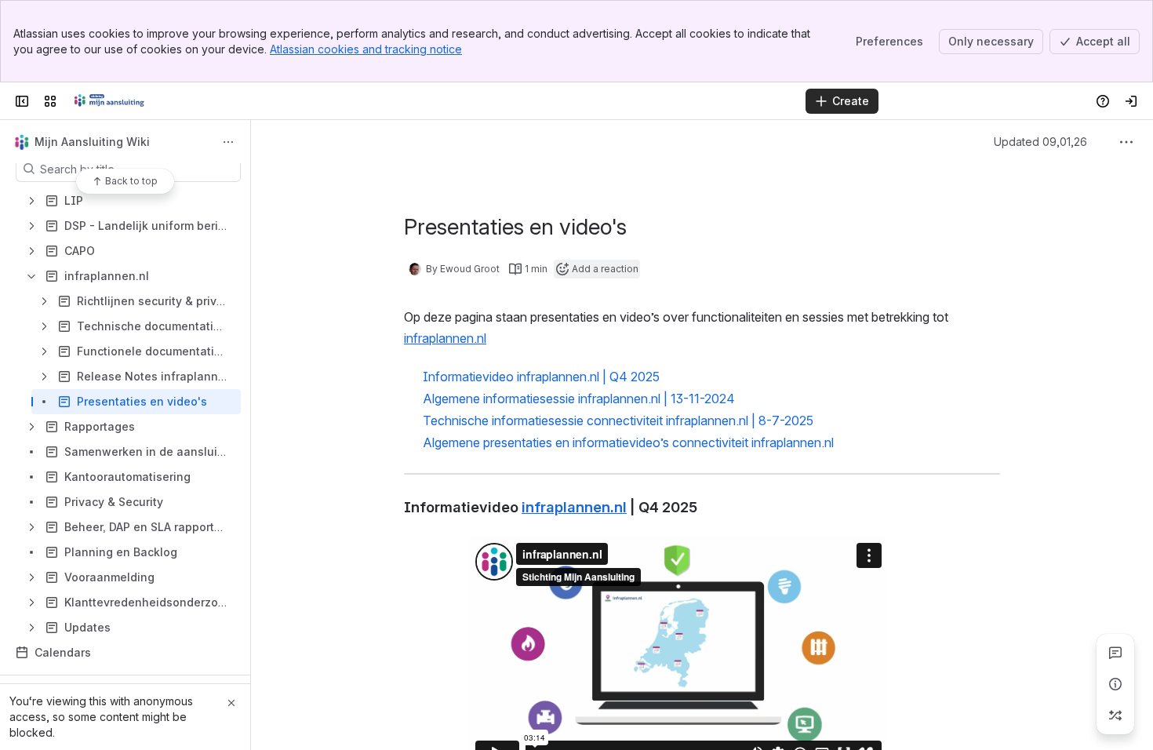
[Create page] (1115, 715)
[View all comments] (1115, 652)
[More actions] (228, 142)
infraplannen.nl (445, 338)
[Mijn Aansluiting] (109, 101)
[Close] (231, 703)
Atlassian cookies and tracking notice (366, 49)
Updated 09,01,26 (1054, 141)
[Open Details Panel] (1115, 684)
